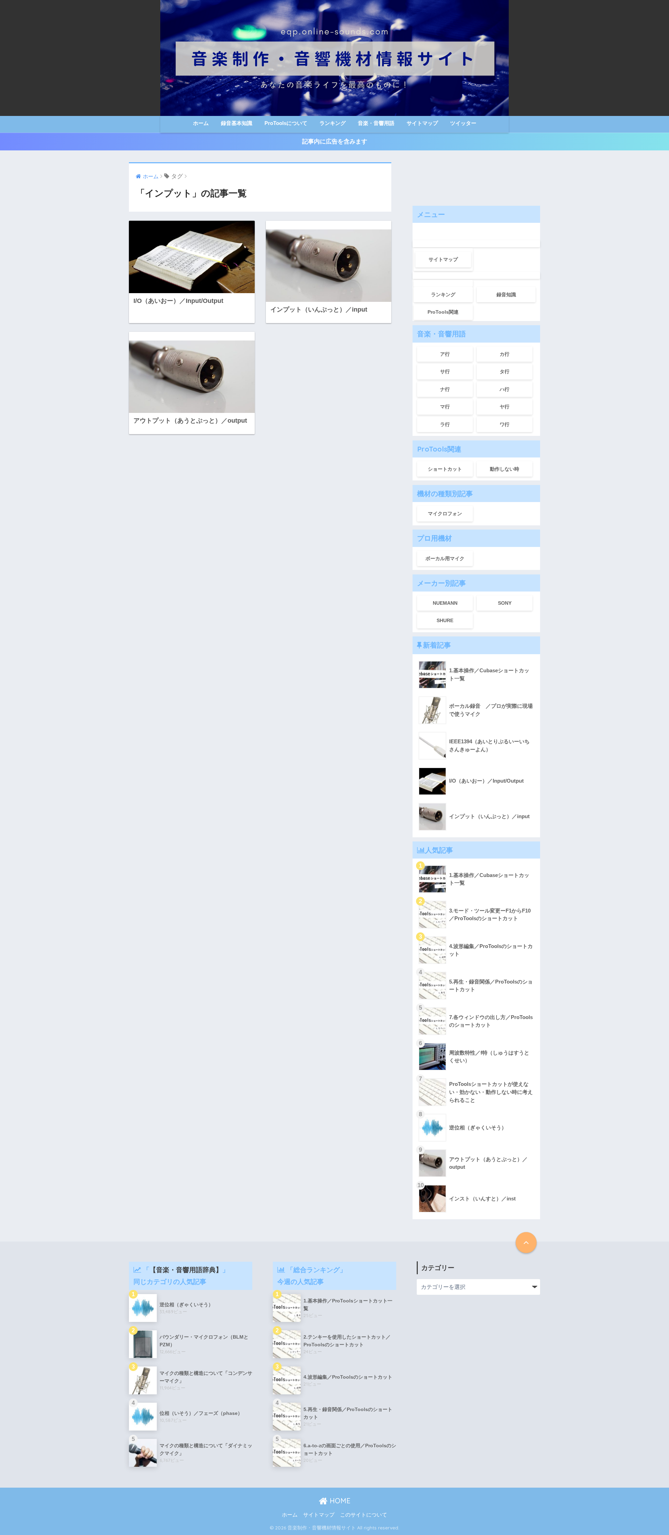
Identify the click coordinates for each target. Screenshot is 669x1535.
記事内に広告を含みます (334, 141)
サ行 (445, 371)
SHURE (445, 620)
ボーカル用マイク (444, 558)
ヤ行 (504, 406)
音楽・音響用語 (376, 123)
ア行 (445, 354)
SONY (505, 603)
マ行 (445, 406)
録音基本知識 (236, 123)
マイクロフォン (445, 513)
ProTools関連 (443, 312)
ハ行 (504, 389)
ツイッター (463, 123)
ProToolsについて (285, 123)
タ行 (504, 371)
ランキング (333, 123)
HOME (339, 1500)
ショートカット (445, 469)
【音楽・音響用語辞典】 (185, 1270)
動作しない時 (504, 469)
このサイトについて (363, 1515)
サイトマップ (422, 123)
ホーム (201, 123)
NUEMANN (445, 603)
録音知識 (506, 294)
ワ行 (504, 424)
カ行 (504, 354)
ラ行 (445, 424)
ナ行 (445, 389)
